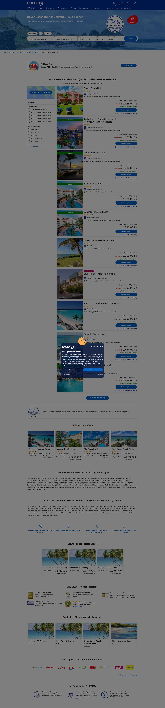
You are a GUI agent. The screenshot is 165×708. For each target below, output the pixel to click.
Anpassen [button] (72, 370)
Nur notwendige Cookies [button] (97, 346)
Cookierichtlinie (66, 374)
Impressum (100, 374)
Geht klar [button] (93, 370)
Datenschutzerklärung (67, 373)
